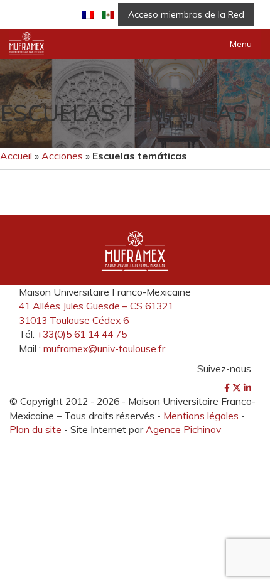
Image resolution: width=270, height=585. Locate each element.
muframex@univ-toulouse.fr (104, 348)
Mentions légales (201, 415)
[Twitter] (238, 388)
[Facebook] (228, 388)
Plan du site (35, 429)
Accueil (16, 155)
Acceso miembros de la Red (186, 14)
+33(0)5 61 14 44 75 (82, 334)
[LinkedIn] (247, 388)
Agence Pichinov (183, 429)
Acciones (62, 155)
